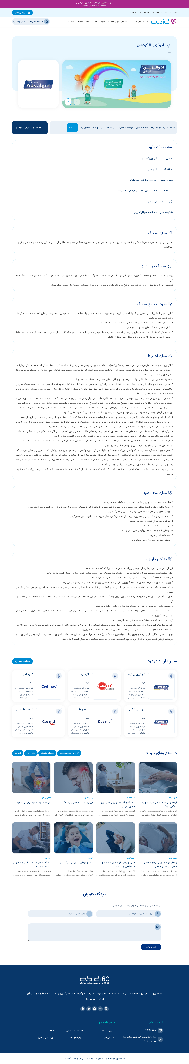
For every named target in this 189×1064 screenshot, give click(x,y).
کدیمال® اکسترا (24, 710)
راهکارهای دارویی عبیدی (118, 21)
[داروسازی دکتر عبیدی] (163, 21)
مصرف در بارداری (142, 127)
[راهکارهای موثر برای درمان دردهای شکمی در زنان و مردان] (157, 838)
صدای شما (49, 1030)
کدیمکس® (26, 675)
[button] (76, 101)
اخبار (88, 21)
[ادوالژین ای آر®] (161, 686)
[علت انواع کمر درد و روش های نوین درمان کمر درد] (115, 777)
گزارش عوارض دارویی (45, 1037)
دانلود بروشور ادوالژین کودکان (28, 127)
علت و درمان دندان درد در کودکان (76, 862)
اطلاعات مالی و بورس (75, 1030)
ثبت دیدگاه (151, 947)
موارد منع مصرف (98, 127)
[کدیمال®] (105, 721)
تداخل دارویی (84, 127)
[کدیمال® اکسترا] (49, 721)
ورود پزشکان (20, 12)
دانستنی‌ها (72, 127)
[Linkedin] (106, 1008)
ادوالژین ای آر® (136, 675)
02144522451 (150, 1030)
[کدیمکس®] (49, 686)
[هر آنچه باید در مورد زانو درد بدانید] (31, 777)
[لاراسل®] (105, 686)
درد (169, 52)
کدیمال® (84, 710)
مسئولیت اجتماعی (75, 21)
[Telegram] (100, 1008)
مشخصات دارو (169, 127)
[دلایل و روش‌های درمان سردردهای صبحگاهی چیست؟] (115, 838)
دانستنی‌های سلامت (139, 21)
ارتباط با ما (132, 12)
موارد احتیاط (112, 127)
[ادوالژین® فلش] (161, 721)
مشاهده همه (24, 661)
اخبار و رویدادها (107, 1030)
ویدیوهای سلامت (99, 21)
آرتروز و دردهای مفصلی (69, 753)
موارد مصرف (156, 127)
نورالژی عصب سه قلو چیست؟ (78, 802)
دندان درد (30, 753)
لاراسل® (84, 675)
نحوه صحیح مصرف (126, 127)
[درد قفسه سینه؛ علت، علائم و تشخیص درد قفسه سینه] (31, 838)
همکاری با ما (145, 12)
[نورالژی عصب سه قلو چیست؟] (73, 777)
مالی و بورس (158, 12)
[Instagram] (94, 1008)
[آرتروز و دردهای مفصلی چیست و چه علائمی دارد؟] (157, 777)
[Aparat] (88, 1008)
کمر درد (17, 753)
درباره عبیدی (172, 12)
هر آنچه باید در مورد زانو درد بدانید (34, 802)
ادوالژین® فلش (136, 710)
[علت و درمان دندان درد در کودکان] (73, 838)
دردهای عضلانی (47, 753)
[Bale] (82, 1008)
